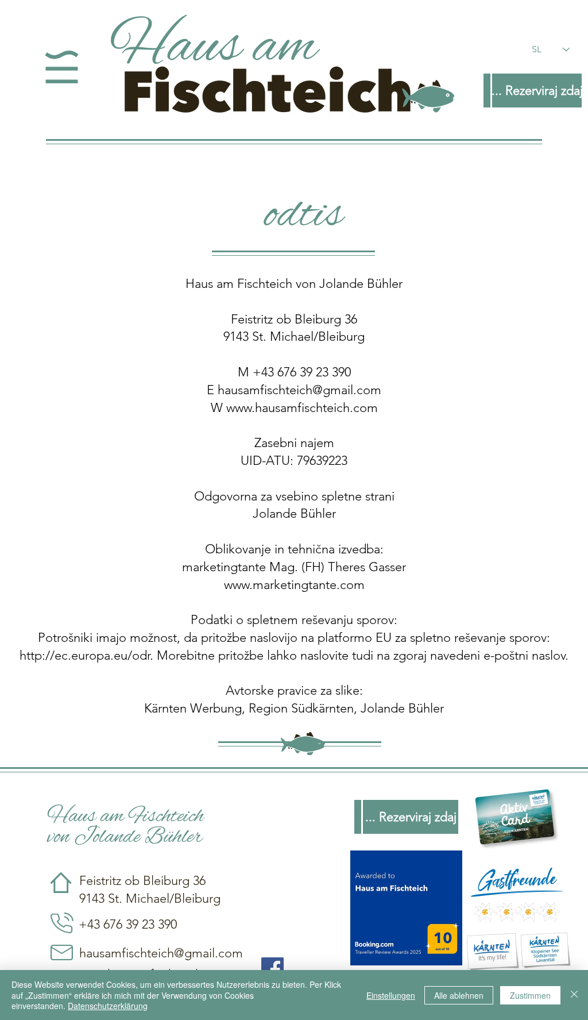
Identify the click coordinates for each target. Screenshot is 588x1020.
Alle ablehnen (458, 995)
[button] (62, 67)
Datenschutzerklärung (108, 1005)
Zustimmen (530, 995)
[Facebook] (272, 968)
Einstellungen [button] (390, 995)
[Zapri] (574, 995)
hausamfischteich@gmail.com (299, 390)
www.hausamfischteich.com (302, 407)
